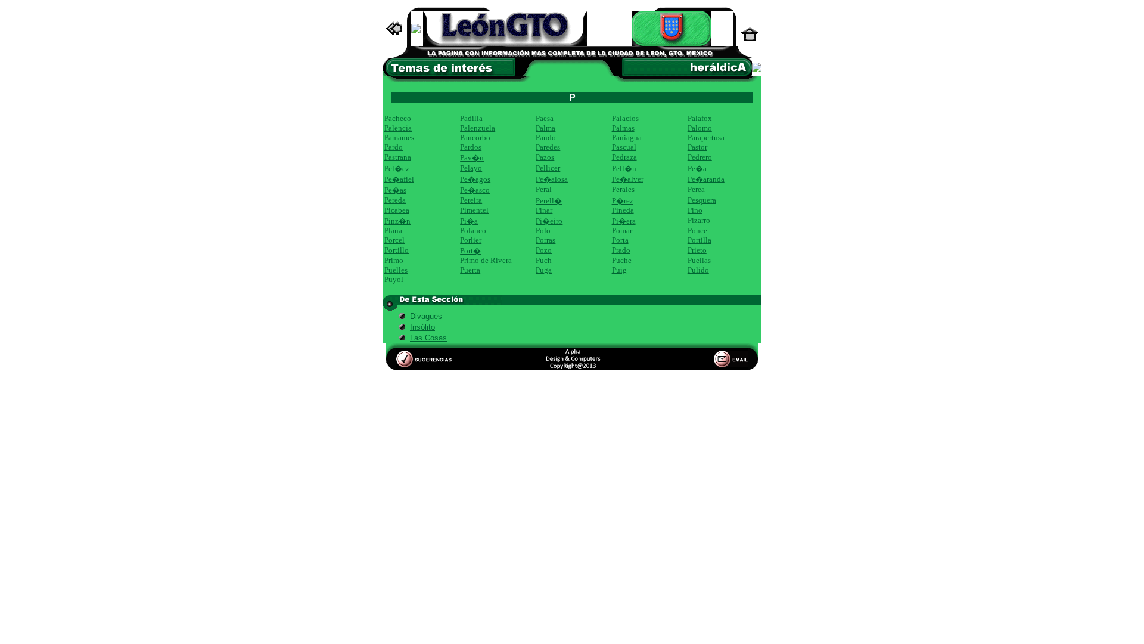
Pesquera (702, 200)
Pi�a (469, 220)
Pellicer (548, 167)
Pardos (470, 147)
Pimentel (474, 210)
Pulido (698, 269)
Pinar (544, 210)
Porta (620, 240)
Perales (623, 189)
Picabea (396, 210)
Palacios (625, 118)
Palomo (700, 127)
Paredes (548, 147)
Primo (393, 260)
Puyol (393, 279)
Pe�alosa (552, 179)
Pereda (395, 200)
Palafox (700, 118)
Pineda (623, 210)
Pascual (624, 147)
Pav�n (472, 157)
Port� (470, 250)
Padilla (471, 118)
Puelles (396, 269)
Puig (619, 269)
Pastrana (397, 157)
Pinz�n (397, 220)
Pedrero (700, 157)
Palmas (623, 127)
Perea (696, 189)
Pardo (393, 147)
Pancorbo (475, 137)
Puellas (699, 260)
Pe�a (697, 168)
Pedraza (624, 157)
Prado (621, 250)
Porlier (470, 240)
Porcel (394, 240)
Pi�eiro (549, 220)
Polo (543, 230)
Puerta (470, 269)
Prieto (697, 250)
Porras (545, 240)
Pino (695, 210)
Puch (544, 260)
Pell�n (624, 168)
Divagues (426, 316)
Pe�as (395, 189)
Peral (544, 189)
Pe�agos (475, 179)
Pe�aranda (706, 179)
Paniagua (627, 137)
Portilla (699, 240)
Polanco (473, 230)
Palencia (398, 127)
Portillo (396, 250)
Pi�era (624, 220)
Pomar (622, 230)
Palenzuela (477, 127)
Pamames (399, 137)
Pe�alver (628, 179)
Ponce (697, 230)
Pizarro (699, 220)
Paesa (545, 118)
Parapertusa (706, 137)
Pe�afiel (399, 179)
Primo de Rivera (486, 260)
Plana (393, 230)
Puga (544, 269)
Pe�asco (475, 189)
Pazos (545, 157)
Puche (622, 260)
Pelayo (471, 167)
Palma (545, 127)
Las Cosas (428, 337)
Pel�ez (396, 168)
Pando (546, 137)
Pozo (544, 250)
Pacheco (397, 118)
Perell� (549, 200)
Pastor (697, 147)
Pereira (471, 200)
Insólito (422, 327)
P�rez (622, 200)
